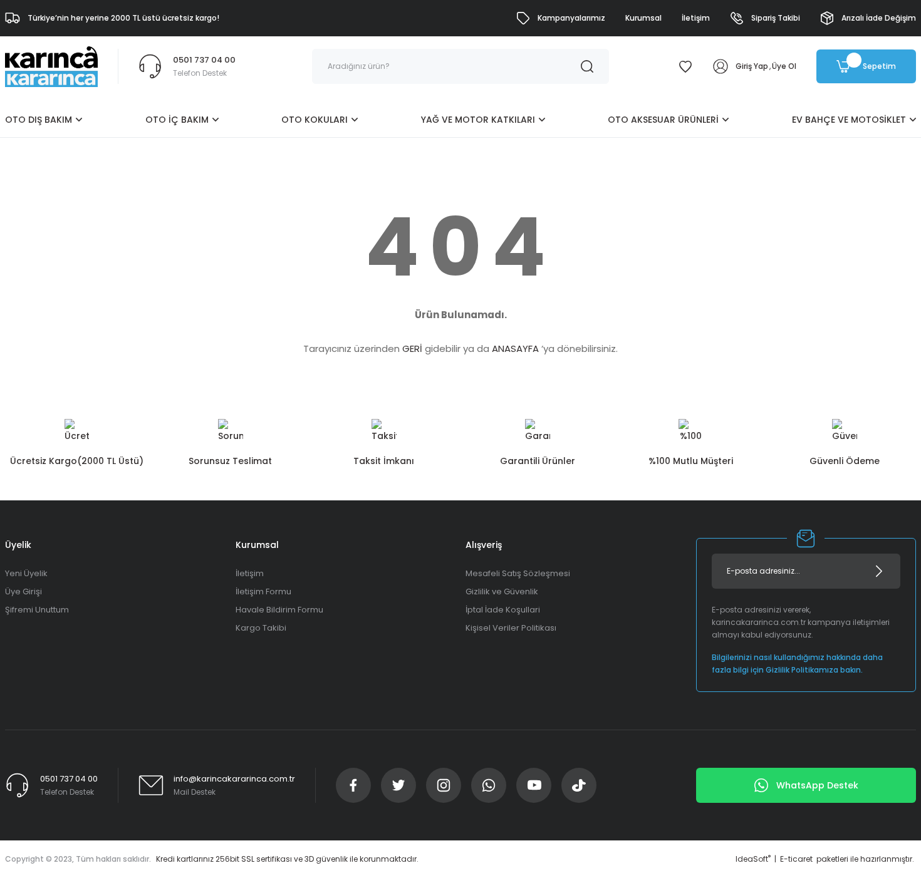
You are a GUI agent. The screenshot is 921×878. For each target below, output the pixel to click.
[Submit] (879, 571)
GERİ (412, 348)
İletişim (250, 573)
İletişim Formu (263, 591)
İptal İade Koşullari (503, 610)
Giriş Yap (752, 66)
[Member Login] (720, 66)
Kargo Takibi (261, 628)
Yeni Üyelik (26, 573)
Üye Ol (784, 66)
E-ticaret (796, 859)
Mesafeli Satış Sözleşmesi (518, 573)
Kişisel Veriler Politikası (511, 628)
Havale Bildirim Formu (279, 610)
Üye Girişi (23, 591)
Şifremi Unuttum (37, 610)
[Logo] (51, 66)
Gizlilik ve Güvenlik (502, 591)
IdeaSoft (753, 859)
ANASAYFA (515, 348)
